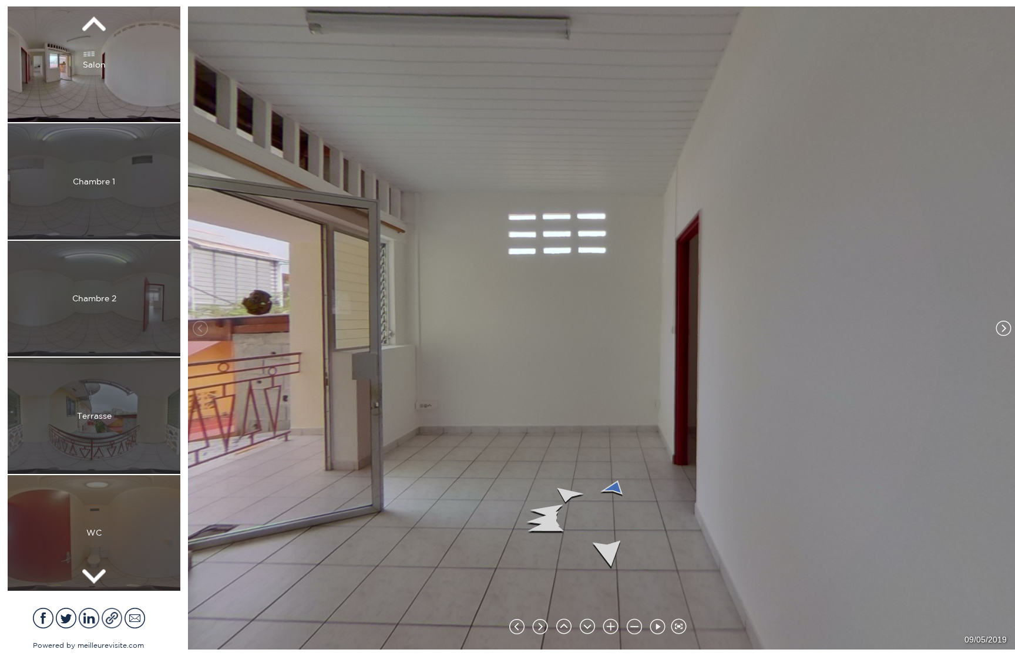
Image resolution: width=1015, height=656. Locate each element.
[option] (94, 64)
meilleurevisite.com (111, 645)
